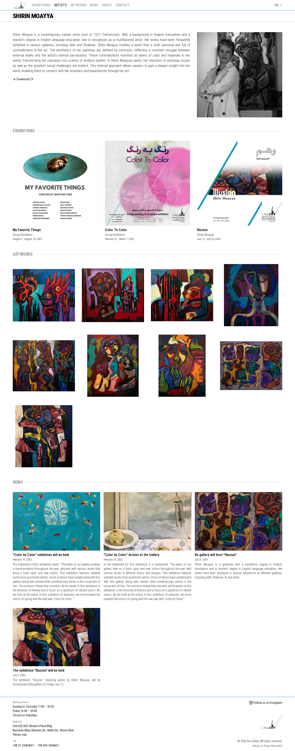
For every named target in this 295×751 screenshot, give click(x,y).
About (107, 5)
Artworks (78, 5)
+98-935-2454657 (48, 745)
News (94, 5)
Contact (123, 5)
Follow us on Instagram (268, 702)
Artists (60, 5)
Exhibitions (41, 5)
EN (276, 5)
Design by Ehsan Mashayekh (267, 745)
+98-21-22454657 (23, 745)
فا (281, 5)
